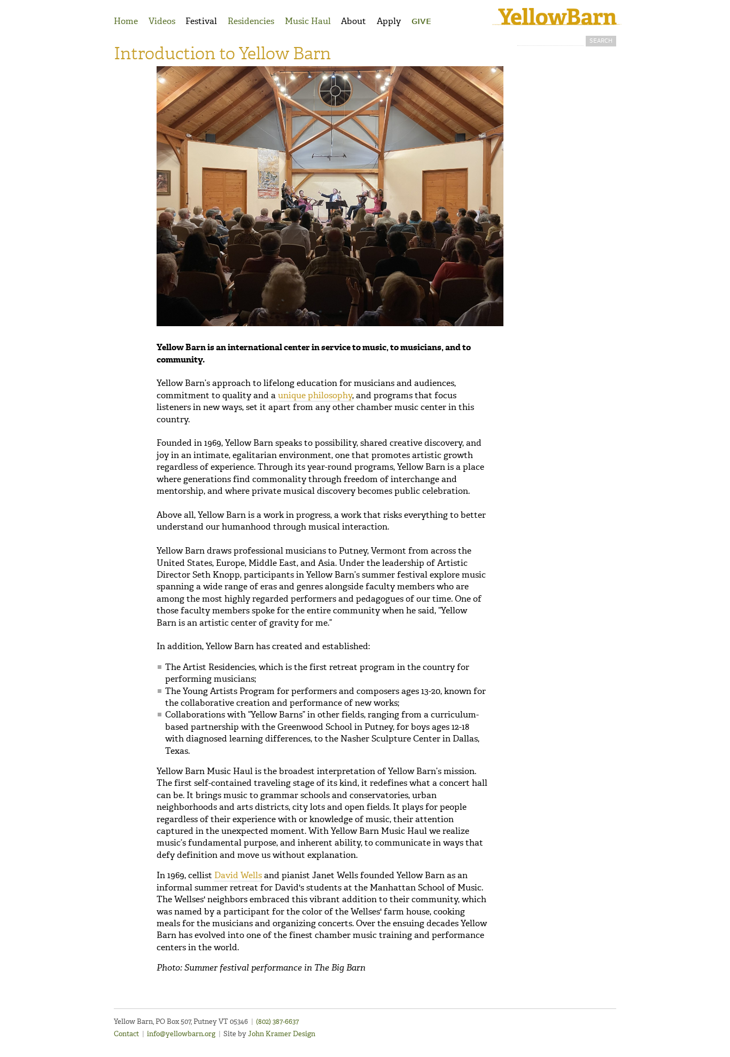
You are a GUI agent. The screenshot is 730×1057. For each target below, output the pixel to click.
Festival (201, 21)
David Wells (238, 875)
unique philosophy (315, 395)
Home (126, 21)
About (353, 21)
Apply (389, 21)
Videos (162, 21)
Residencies (251, 21)
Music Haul (308, 21)
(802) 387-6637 (277, 1021)
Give (421, 22)
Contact (126, 1033)
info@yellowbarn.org (181, 1033)
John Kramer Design (281, 1033)
